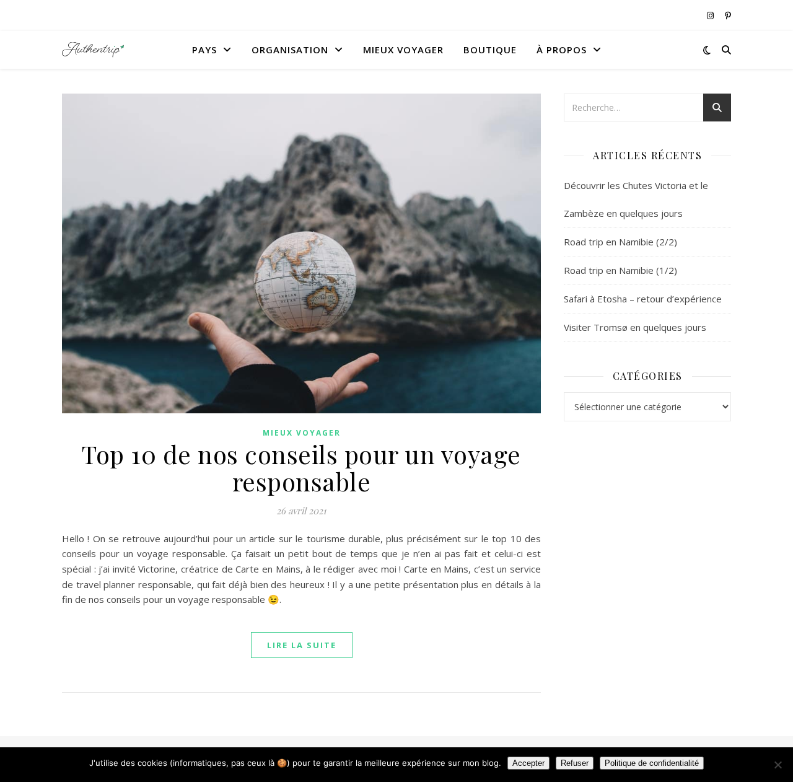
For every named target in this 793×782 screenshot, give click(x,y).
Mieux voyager (403, 49)
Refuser (575, 763)
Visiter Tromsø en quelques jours (635, 327)
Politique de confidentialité (652, 763)
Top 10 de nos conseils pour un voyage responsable (301, 467)
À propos (562, 49)
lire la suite (301, 645)
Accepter (528, 763)
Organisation (290, 49)
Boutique (490, 49)
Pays (204, 49)
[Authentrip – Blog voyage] (93, 50)
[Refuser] (777, 764)
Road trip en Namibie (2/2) (620, 241)
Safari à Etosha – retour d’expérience (643, 298)
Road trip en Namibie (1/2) (620, 270)
